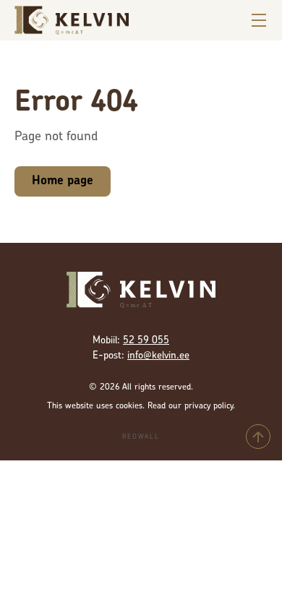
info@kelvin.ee (158, 356)
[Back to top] (258, 436)
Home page (62, 181)
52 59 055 (146, 340)
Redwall (141, 437)
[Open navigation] (258, 20)
